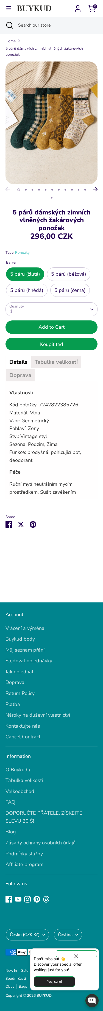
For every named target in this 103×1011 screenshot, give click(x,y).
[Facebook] (8, 899)
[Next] (96, 189)
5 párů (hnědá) (26, 290)
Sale (24, 970)
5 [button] (45, 190)
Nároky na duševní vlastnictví (37, 715)
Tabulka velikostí (24, 780)
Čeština (65, 935)
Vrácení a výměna (24, 628)
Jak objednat (19, 671)
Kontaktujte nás (22, 726)
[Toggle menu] (8, 8)
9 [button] (72, 190)
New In (11, 970)
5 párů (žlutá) (25, 274)
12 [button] (51, 198)
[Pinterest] (37, 899)
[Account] (77, 7)
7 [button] (59, 190)
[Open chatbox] (92, 1000)
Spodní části (15, 978)
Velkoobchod (19, 791)
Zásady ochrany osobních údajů (40, 842)
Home (10, 41)
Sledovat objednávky (28, 660)
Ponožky (22, 252)
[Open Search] (9, 25)
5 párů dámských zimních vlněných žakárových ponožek (44, 51)
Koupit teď (51, 344)
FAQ (10, 802)
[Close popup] (76, 954)
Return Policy (20, 693)
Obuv (10, 986)
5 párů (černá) (70, 290)
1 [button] (18, 189)
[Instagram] (27, 899)
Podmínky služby (24, 853)
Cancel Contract (22, 736)
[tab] (18, 362)
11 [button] (85, 190)
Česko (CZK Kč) (25, 935)
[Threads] (46, 899)
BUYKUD (44, 995)
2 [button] (26, 190)
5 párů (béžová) (68, 274)
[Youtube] (18, 899)
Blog (10, 831)
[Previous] (7, 189)
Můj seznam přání (24, 650)
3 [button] (32, 190)
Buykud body (20, 639)
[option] (51, 123)
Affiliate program (24, 864)
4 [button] (39, 190)
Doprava (14, 682)
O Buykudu (17, 769)
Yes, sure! (54, 981)
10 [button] (78, 190)
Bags (23, 986)
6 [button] (52, 190)
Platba (12, 704)
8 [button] (65, 190)
